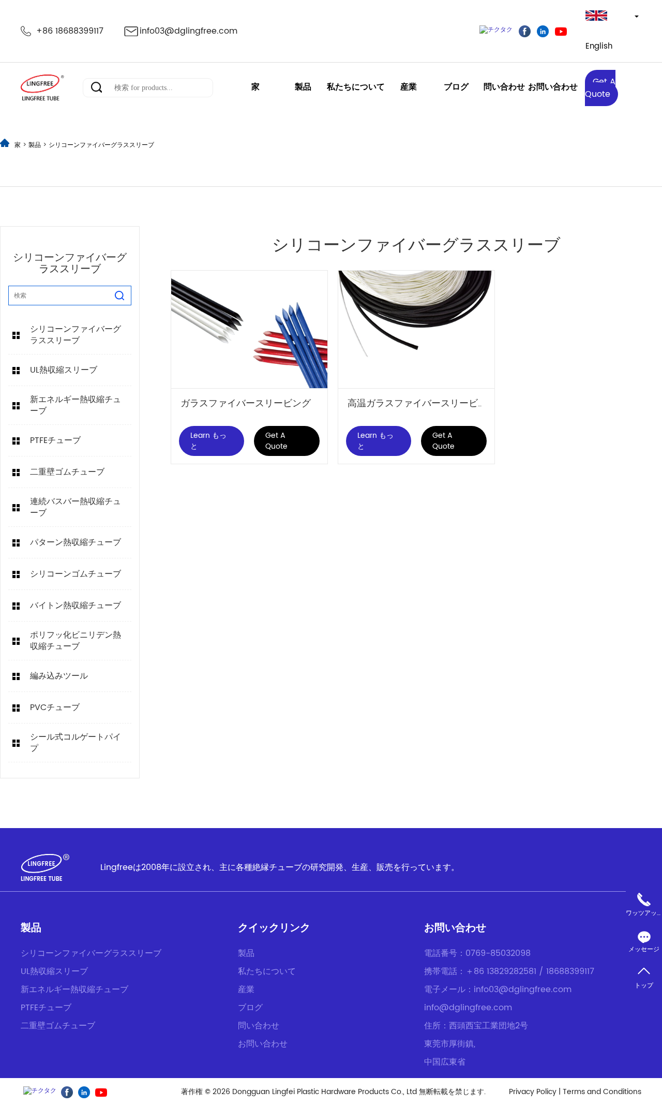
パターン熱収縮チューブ (75, 542)
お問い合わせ (553, 87)
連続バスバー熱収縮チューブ (75, 507)
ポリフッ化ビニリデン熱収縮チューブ (75, 640)
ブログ (456, 87)
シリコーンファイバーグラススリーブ (101, 145)
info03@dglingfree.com (188, 31)
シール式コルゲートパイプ (75, 742)
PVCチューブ (55, 707)
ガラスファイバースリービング (245, 403)
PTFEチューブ (55, 440)
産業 (408, 87)
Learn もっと (208, 441)
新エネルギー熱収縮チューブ (75, 405)
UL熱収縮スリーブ (63, 370)
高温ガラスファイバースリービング (422, 403)
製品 (303, 87)
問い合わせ (504, 87)
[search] (119, 295)
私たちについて (356, 87)
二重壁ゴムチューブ (67, 472)
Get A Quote (600, 88)
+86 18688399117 (69, 31)
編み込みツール (59, 676)
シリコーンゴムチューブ (75, 574)
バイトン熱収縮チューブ (75, 605)
